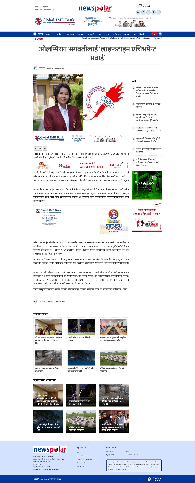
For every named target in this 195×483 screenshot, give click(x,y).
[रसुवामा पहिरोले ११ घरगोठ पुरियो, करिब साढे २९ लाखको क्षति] (48, 421)
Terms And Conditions (84, 459)
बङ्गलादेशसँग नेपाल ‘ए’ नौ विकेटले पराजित (144, 38)
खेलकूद (126, 34)
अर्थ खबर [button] (81, 34)
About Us (80, 452)
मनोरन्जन (107, 34)
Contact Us (80, 466)
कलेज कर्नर (117, 34)
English (154, 34)
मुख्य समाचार (70, 34)
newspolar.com (44, 479)
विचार (99, 34)
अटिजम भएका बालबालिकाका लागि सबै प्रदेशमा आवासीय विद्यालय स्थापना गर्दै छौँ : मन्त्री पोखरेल (91, 38)
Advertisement (82, 456)
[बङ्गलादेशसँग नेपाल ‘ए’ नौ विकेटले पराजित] (81, 395)
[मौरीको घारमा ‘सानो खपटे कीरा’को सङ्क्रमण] (81, 421)
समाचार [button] (48, 34)
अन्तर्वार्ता (91, 34)
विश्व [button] (133, 34)
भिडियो (141, 34)
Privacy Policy (82, 463)
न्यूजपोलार (42, 68)
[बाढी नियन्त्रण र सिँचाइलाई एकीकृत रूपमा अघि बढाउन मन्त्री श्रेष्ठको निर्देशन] (114, 421)
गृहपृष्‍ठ (40, 34)
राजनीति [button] (58, 34)
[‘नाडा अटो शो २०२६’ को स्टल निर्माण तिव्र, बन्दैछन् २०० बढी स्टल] (114, 395)
